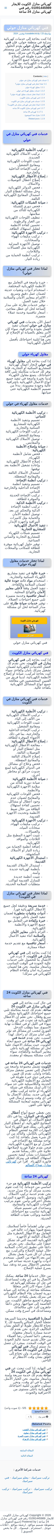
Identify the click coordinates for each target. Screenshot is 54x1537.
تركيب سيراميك (40, 1477)
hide (45, 76)
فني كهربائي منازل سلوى (34, 1433)
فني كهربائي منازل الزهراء (34, 1439)
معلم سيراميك (20, 1477)
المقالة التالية (27, 1456)
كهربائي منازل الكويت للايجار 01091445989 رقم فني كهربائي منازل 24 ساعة (31, 8)
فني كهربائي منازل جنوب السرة (31, 1436)
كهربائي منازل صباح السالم (28, 1163)
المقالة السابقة (27, 1450)
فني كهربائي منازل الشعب (34, 1430)
